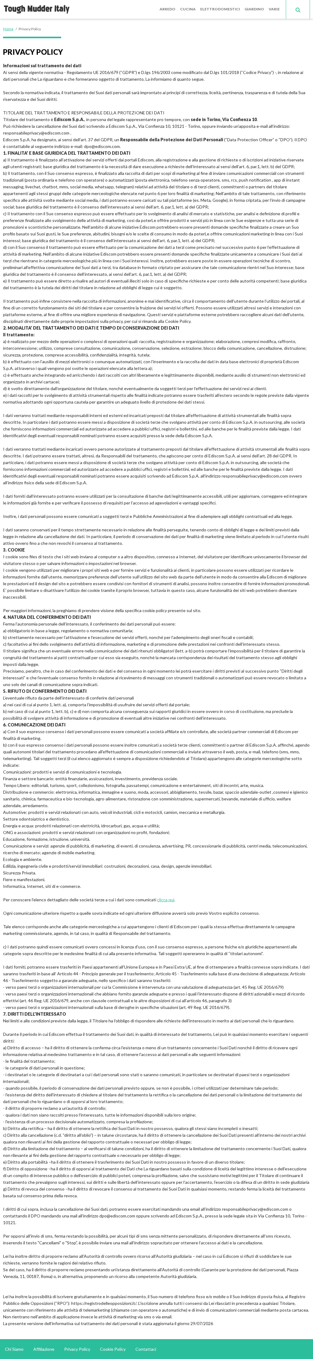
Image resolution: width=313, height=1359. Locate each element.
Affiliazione (43, 1349)
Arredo (167, 9)
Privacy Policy (77, 1349)
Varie (274, 9)
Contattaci (145, 1349)
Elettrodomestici (220, 9)
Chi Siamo (14, 1349)
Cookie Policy (113, 1349)
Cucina (188, 9)
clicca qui (165, 899)
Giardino (254, 9)
